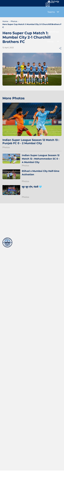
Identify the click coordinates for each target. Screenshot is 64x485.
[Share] (60, 48)
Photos (6, 147)
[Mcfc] (7, 242)
